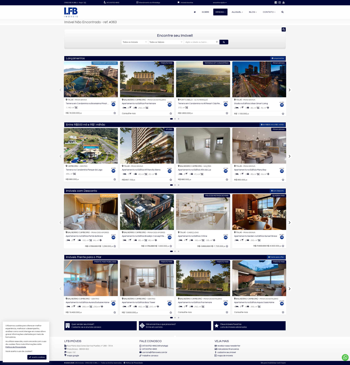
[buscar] (223, 42)
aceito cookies (38, 357)
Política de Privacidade (134, 363)
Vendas (219, 12)
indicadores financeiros (228, 349)
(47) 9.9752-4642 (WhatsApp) (155, 346)
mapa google (73, 356)
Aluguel (236, 12)
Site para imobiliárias (268, 363)
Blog (252, 12)
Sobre (205, 12)
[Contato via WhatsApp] (345, 357)
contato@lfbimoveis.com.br (154, 352)
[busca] (282, 12)
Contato (268, 12)
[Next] (289, 90)
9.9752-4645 (149, 349)
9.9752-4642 (113, 3)
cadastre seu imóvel (226, 352)
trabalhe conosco (150, 356)
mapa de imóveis (225, 356)
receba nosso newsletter (228, 346)
